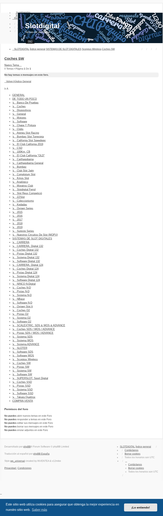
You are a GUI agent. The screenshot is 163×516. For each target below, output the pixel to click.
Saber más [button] (39, 509)
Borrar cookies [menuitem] (132, 453)
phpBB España (41, 453)
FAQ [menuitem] (30, 41)
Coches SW (14, 59)
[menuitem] (15, 18)
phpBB (27, 446)
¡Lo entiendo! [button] (140, 507)
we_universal (17, 461)
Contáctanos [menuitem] (131, 450)
